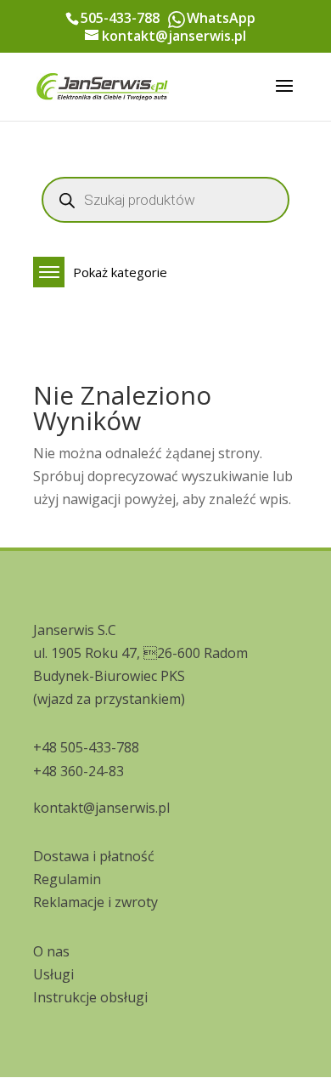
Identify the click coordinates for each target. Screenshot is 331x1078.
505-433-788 (120, 18)
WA (176, 19)
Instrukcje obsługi (90, 997)
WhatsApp (221, 18)
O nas (51, 951)
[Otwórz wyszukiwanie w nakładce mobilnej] (165, 199)
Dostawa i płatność (93, 856)
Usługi (53, 974)
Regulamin (67, 879)
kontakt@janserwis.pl (101, 807)
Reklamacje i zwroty (95, 902)
